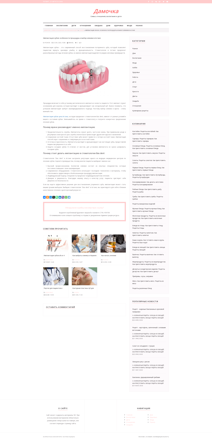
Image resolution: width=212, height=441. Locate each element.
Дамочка (106, 11)
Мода (129, 26)
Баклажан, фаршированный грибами (146, 377)
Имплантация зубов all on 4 (54, 255)
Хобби (76, 292)
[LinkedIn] (60, 197)
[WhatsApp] (66, 197)
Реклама (142, 436)
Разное (139, 26)
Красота (135, 91)
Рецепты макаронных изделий (143, 204)
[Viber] (63, 197)
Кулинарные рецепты (140, 111)
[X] (53, 197)
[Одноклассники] (47, 197)
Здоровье (118, 26)
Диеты (134, 96)
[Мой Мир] (50, 197)
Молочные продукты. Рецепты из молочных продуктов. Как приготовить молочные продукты (149, 218)
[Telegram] (69, 197)
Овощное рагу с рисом (141, 362)
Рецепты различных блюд (142, 288)
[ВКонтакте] (44, 197)
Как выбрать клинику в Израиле (84, 255)
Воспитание (62, 26)
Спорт (134, 87)
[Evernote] (56, 197)
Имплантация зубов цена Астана (55, 116)
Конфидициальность (161, 436)
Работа (135, 77)
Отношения (85, 26)
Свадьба (98, 26)
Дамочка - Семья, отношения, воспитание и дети (61, 30)
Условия (149, 436)
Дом (108, 26)
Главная (49, 26)
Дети (74, 26)
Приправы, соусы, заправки (142, 276)
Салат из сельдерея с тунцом (143, 346)
